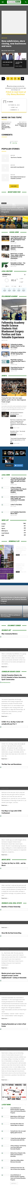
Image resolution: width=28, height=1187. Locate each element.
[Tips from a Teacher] (5, 158)
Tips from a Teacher (16, 157)
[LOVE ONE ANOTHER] (8, 56)
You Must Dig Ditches (19, 62)
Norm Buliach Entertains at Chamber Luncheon (18, 177)
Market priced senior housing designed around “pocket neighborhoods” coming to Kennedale (14, 975)
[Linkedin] (18, 78)
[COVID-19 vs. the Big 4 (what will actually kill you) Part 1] (14, 733)
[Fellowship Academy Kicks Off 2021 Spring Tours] (5, 354)
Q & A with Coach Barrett (17, 167)
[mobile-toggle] (2, 2)
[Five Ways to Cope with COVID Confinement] (14, 826)
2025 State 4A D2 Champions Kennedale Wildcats (17, 247)
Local (3, 565)
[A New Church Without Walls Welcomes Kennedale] (5, 1162)
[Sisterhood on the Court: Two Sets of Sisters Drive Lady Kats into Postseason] (5, 1169)
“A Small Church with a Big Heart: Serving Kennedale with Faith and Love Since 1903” (18, 480)
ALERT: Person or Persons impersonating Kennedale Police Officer (6, 126)
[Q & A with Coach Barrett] (5, 168)
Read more (6, 64)
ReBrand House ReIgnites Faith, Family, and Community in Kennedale (18, 498)
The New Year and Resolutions (12, 764)
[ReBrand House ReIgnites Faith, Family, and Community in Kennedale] (5, 498)
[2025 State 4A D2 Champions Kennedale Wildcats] (5, 248)
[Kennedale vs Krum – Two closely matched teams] (5, 265)
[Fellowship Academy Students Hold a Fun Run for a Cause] (5, 346)
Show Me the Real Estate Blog (11, 933)
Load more (13, 186)
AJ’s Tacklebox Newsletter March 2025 (18, 512)
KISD (12, 427)
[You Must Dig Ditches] (20, 56)
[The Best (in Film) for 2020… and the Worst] (14, 875)
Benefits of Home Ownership (11, 907)
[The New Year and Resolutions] (14, 778)
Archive (4, 38)
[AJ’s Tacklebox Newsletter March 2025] (5, 514)
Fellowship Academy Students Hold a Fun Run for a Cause (18, 346)
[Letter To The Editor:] (5, 506)
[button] (26, 2)
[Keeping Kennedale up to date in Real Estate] (14, 1039)
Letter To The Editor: (16, 504)
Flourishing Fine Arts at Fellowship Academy (17, 368)
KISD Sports (4, 395)
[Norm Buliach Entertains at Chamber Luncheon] (5, 177)
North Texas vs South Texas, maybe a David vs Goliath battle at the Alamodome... (18, 256)
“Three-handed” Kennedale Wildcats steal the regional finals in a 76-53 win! (18, 440)
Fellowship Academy (7, 318)
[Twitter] (11, 78)
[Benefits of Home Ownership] (14, 916)
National (4, 203)
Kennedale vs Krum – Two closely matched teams (18, 263)
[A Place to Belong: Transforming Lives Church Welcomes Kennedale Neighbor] (5, 489)
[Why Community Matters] (14, 643)
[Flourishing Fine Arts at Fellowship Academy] (5, 369)
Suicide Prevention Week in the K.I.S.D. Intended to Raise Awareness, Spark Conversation (14, 677)
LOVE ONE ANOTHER (7, 62)
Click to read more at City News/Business (16, 93)
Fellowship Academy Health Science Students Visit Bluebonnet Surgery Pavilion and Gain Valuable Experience (13, 330)
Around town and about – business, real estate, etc (20, 125)
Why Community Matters (10, 634)
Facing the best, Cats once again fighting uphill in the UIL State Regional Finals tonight (18, 239)
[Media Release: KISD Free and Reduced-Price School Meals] (11, 222)
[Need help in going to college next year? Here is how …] (5, 361)
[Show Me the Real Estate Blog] (14, 942)
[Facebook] (8, 78)
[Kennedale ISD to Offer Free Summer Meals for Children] (5, 1125)
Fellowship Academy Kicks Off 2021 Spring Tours (18, 353)
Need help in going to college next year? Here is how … (18, 361)
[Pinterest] (15, 78)
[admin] (5, 101)
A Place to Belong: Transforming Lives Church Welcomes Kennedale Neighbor (18, 490)
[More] (22, 78)
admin (11, 101)
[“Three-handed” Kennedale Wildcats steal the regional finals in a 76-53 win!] (5, 440)
